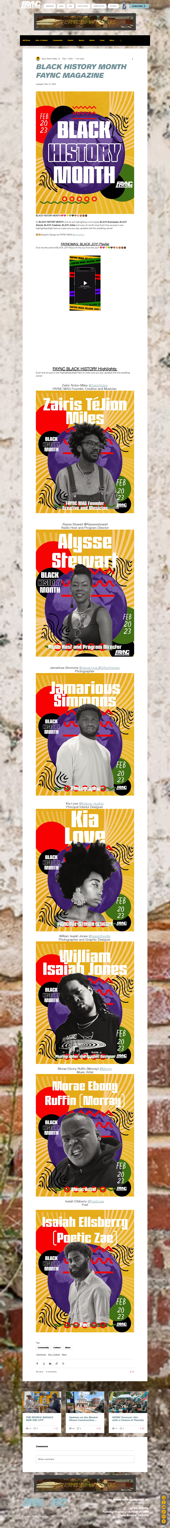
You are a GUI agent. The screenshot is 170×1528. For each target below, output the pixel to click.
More (112, 40)
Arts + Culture (41, 40)
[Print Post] (63, 1363)
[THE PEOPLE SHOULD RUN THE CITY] (42, 1402)
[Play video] (85, 283)
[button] (99, 6)
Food (102, 40)
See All (144, 1386)
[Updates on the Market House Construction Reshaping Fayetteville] (85, 1402)
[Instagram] (164, 1497)
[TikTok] (164, 1512)
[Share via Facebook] (37, 1363)
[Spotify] (164, 1516)
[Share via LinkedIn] (50, 1363)
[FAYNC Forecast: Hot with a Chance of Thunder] (128, 1402)
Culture (57, 1348)
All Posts (26, 40)
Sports (81, 40)
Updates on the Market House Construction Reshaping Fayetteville (83, 1419)
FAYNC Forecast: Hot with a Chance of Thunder (128, 1419)
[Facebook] (164, 1502)
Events (70, 40)
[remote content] (85, 337)
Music (92, 40)
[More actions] (132, 58)
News (67, 1348)
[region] (31, 4)
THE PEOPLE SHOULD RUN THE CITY (39, 1419)
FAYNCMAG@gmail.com (138, 1503)
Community (57, 40)
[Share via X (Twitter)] (43, 1363)
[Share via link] (56, 1363)
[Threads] (164, 1521)
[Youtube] (164, 1507)
